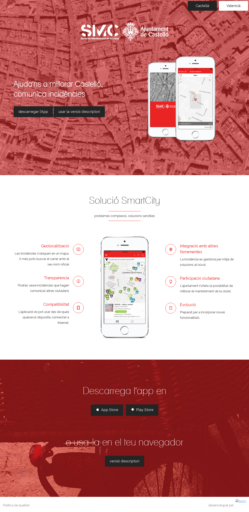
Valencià (233, 6)
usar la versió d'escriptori (79, 112)
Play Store (144, 410)
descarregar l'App (33, 112)
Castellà (202, 6)
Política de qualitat (16, 505)
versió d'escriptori (124, 461)
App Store (109, 410)
